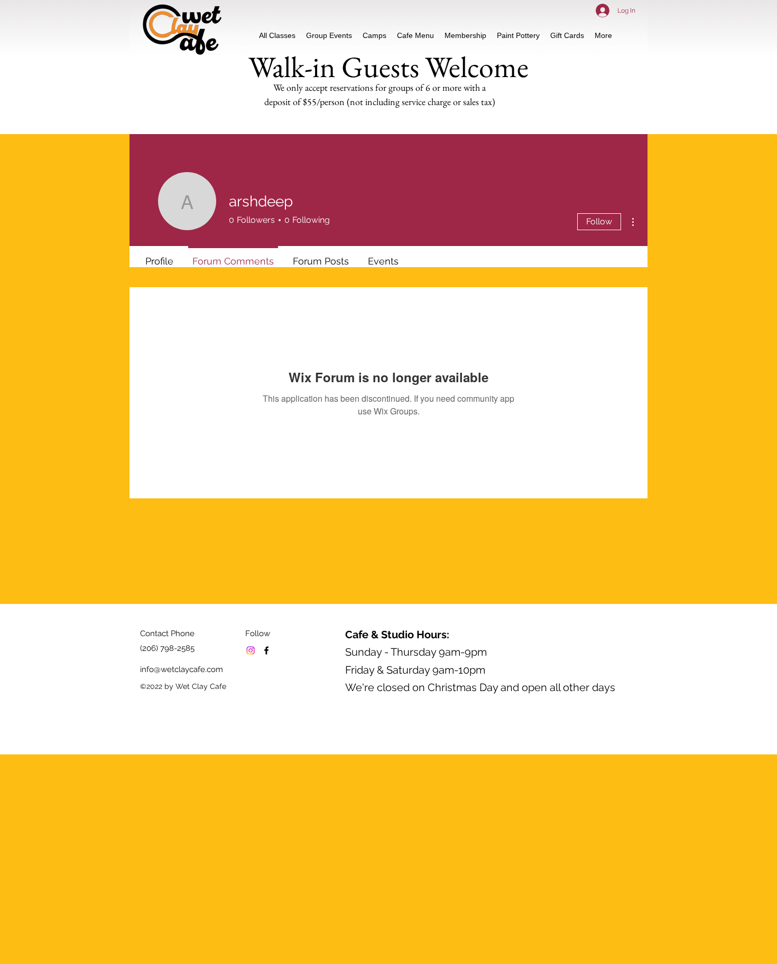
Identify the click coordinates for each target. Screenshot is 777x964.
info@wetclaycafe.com (181, 669)
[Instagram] (250, 650)
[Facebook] (266, 650)
